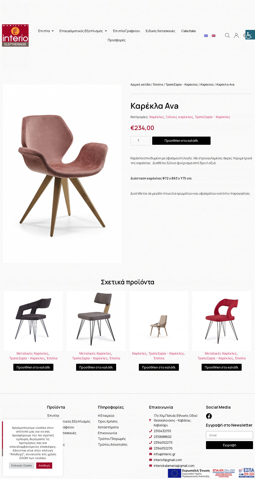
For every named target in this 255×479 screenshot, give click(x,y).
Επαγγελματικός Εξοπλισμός (81, 31)
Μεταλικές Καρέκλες (32, 353)
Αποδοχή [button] (44, 465)
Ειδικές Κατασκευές (160, 31)
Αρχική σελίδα (140, 84)
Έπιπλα (44, 31)
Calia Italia (188, 31)
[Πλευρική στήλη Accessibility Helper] (250, 34)
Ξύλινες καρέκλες (179, 117)
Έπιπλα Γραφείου (126, 31)
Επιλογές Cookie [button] (21, 465)
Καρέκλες (207, 84)
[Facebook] (209, 416)
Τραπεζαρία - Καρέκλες (182, 84)
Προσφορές (117, 40)
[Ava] (62, 173)
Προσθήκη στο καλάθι (181, 140)
